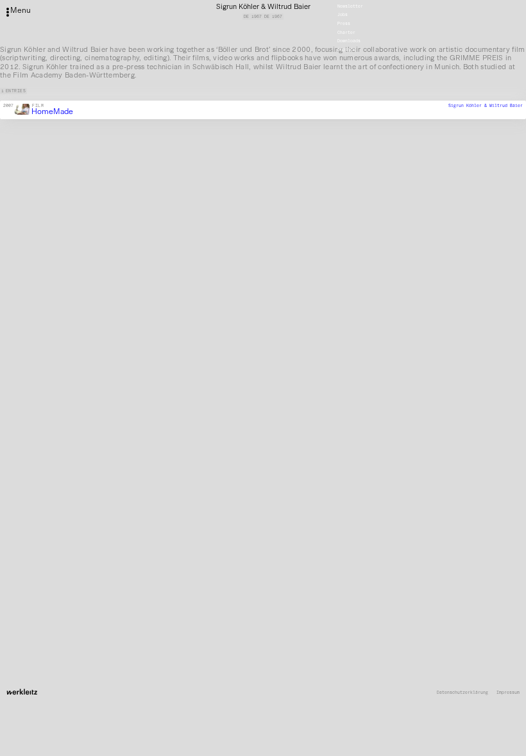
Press (343, 23)
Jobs (342, 15)
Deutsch (346, 50)
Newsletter (350, 6)
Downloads (349, 41)
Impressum (508, 693)
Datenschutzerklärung (462, 693)
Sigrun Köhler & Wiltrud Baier (485, 105)
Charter (346, 32)
